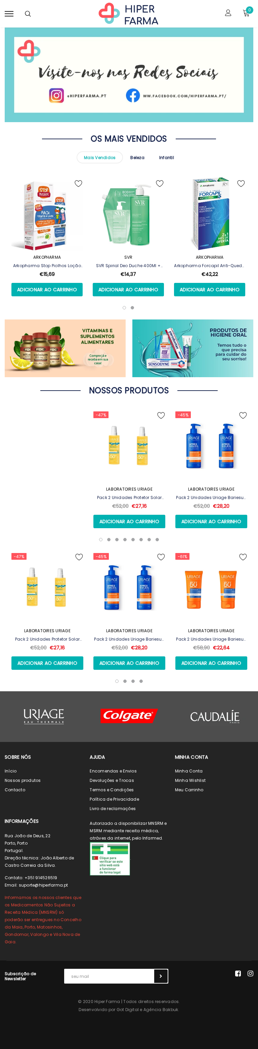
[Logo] (128, 13)
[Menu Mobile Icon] (9, 13)
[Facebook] (238, 973)
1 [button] (100, 539)
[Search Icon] (28, 14)
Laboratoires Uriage (129, 489)
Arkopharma (47, 257)
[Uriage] (44, 716)
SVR (128, 257)
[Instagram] (250, 973)
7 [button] (149, 539)
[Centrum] (129, 716)
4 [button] (125, 539)
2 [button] (109, 539)
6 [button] (141, 539)
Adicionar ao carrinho (47, 289)
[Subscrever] (161, 976)
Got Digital (128, 1009)
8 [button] (157, 539)
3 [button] (117, 539)
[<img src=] (110, 858)
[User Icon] (228, 13)
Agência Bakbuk (160, 1009)
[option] (47, 246)
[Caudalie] (214, 716)
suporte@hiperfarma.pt (43, 885)
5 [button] (133, 539)
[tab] (100, 157)
